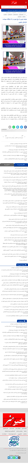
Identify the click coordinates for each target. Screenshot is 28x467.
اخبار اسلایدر (16, 14)
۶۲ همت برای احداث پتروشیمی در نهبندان (18, 143)
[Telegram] (11, 457)
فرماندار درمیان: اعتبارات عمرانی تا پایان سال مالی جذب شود (15, 237)
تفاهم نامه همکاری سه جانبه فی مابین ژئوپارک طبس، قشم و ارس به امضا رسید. (15, 228)
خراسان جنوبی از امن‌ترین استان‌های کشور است (17, 387)
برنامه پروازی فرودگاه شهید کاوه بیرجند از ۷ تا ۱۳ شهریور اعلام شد (15, 307)
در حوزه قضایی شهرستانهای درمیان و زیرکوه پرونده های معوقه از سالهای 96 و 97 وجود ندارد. (15, 244)
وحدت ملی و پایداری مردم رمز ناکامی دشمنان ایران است (15, 384)
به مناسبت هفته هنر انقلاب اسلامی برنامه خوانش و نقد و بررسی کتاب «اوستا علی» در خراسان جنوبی (15, 194)
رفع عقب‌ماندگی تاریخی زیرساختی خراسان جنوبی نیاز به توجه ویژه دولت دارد (15, 393)
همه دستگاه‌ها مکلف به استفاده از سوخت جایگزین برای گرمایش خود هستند (16, 209)
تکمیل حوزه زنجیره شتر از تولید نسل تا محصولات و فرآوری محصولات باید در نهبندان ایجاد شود (15, 240)
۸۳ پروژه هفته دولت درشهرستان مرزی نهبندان (17, 149)
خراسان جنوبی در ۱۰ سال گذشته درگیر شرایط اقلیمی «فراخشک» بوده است (14, 152)
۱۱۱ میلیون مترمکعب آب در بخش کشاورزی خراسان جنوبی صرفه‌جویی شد (16, 257)
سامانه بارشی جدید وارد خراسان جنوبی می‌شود (17, 219)
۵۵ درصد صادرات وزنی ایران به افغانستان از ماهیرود (16, 396)
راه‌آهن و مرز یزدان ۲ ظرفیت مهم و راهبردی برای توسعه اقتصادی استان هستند (15, 312)
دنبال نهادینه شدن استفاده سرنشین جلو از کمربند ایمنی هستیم (14, 254)
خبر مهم (19, 16)
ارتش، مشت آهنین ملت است (20, 168)
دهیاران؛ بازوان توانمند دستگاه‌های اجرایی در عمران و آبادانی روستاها (15, 216)
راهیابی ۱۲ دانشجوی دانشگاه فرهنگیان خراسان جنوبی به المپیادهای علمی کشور (15, 285)
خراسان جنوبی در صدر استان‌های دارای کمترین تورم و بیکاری (15, 399)
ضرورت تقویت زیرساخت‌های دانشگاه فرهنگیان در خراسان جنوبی (15, 159)
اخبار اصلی (10, 14)
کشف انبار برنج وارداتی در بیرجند (20, 213)
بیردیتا (17, 453)
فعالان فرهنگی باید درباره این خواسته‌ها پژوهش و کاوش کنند (15, 289)
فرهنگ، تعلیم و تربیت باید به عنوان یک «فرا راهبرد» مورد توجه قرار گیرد (15, 291)
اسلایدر (5, 14)
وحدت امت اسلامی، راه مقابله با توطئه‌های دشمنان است (16, 316)
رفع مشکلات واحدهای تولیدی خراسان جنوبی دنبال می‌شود (15, 171)
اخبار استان (21, 14)
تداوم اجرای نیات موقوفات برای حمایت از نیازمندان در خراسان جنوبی (15, 156)
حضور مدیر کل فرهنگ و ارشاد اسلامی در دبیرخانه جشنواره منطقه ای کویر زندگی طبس (15, 182)
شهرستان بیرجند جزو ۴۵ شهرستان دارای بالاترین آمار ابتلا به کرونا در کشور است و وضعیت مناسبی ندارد (15, 173)
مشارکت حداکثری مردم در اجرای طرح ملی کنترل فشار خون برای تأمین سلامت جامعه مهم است (14, 222)
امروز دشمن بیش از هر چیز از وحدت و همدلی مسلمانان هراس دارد (14, 380)
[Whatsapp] (14, 457)
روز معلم (24, 198)
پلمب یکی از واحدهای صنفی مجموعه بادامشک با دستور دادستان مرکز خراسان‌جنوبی (14, 295)
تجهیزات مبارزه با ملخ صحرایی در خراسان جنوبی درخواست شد (14, 200)
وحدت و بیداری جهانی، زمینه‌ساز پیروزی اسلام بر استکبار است (15, 309)
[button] (25, 127)
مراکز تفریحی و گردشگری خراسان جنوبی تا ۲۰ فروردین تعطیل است (15, 250)
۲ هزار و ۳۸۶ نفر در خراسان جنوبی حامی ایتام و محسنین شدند (14, 177)
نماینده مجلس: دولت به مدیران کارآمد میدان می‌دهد (16, 207)
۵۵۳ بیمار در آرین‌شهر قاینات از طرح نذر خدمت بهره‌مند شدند (14, 180)
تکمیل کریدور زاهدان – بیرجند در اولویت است (17, 378)
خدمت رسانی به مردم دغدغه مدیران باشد (18, 235)
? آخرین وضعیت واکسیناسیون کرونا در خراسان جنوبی (16, 225)
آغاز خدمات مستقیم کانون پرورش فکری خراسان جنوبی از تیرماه (14, 186)
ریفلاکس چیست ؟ (22, 260)
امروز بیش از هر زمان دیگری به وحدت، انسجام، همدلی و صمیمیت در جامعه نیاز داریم (16, 146)
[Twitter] (16, 457)
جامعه (24, 16)
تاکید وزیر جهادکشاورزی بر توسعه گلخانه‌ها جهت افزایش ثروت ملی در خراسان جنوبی (15, 203)
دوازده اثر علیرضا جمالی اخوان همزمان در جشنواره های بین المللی (15, 298)
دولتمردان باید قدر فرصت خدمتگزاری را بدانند (18, 304)
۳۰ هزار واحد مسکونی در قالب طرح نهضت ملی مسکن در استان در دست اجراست (14, 402)
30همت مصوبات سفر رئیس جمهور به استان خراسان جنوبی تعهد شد (14, 301)
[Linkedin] (9, 457)
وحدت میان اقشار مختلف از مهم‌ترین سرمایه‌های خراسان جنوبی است (16, 389)
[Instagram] (19, 457)
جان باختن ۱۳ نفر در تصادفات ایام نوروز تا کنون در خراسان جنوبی (16, 231)
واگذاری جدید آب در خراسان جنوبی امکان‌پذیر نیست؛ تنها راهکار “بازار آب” (14, 247)
